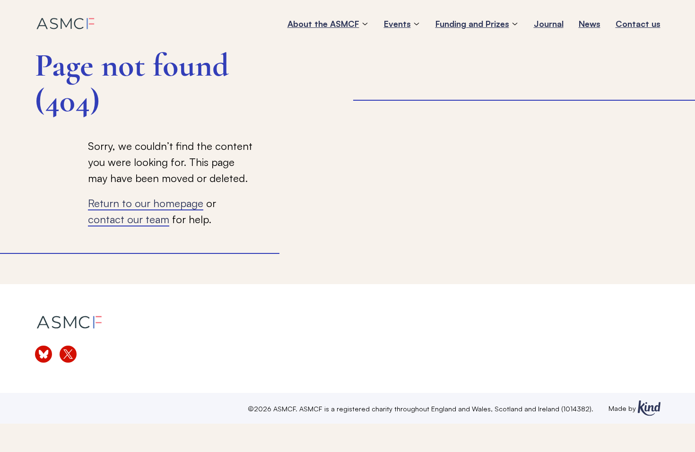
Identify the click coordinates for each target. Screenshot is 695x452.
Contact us (638, 23)
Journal (549, 23)
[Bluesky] (43, 354)
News (589, 23)
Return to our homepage (145, 202)
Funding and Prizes (472, 23)
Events (397, 23)
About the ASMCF (323, 23)
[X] (68, 354)
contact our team (128, 219)
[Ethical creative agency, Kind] (649, 408)
